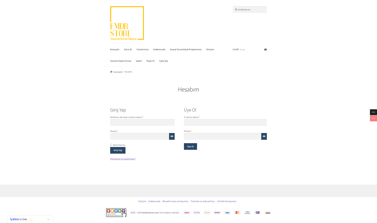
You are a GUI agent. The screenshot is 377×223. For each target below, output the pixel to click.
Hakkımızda (159, 49)
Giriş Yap (118, 150)
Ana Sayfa (118, 71)
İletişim (210, 49)
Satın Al (128, 49)
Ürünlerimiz (143, 49)
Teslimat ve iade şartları (202, 201)
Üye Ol (190, 146)
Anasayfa (114, 49)
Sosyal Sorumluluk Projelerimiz (186, 49)
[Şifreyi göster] (172, 136)
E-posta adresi (195, 117)
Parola (117, 131)
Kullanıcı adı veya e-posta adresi (130, 117)
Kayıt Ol (151, 60)
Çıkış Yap (163, 60)
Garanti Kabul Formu (120, 60)
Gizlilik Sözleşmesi (226, 201)
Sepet (139, 60)
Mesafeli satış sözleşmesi (175, 201)
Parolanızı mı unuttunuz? (123, 158)
